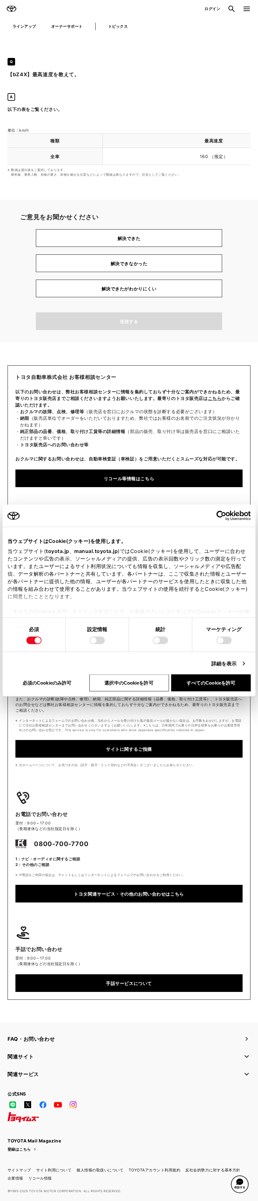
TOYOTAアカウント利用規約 (154, 1170)
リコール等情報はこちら (129, 478)
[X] (28, 1105)
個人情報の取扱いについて (100, 1170)
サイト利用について (53, 1170)
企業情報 (15, 1178)
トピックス (118, 26)
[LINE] (13, 1105)
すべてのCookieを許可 (211, 683)
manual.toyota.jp (96, 551)
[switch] (97, 640)
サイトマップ (19, 1170)
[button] (240, 1184)
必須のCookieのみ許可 (47, 683)
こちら (215, 398)
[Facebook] (43, 1105)
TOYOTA (11, 9)
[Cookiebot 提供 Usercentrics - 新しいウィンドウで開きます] (223, 516)
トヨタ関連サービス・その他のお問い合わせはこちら (129, 893)
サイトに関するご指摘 (129, 749)
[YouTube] (58, 1105)
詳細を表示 (224, 663)
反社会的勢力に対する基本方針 (212, 1170)
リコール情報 (40, 1178)
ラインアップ (24, 26)
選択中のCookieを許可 (128, 683)
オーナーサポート (67, 26)
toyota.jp (57, 551)
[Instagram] (73, 1105)
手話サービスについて (129, 983)
